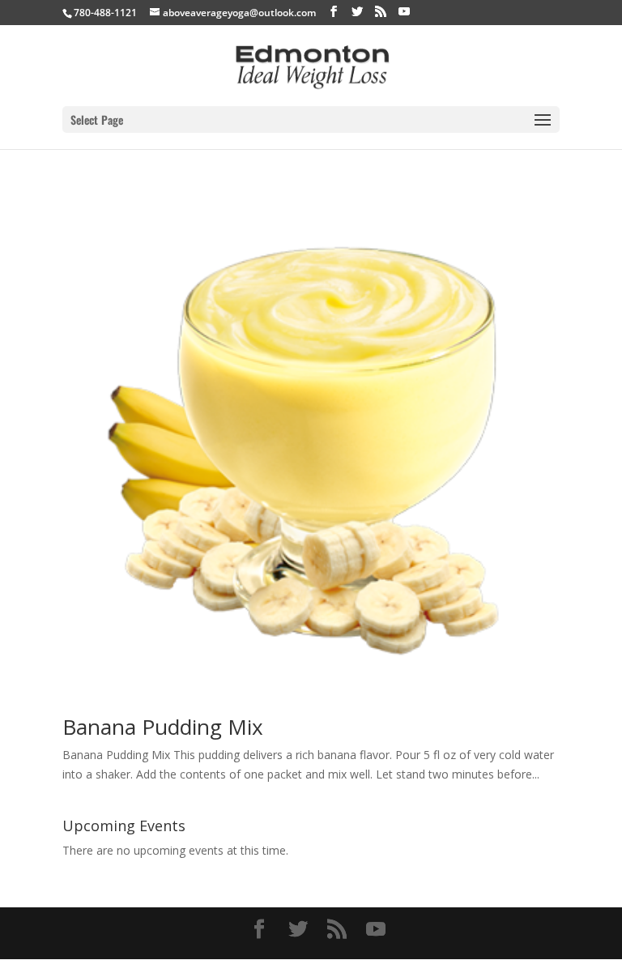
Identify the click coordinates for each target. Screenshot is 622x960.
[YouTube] (404, 12)
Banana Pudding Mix (162, 726)
